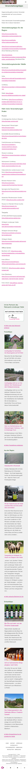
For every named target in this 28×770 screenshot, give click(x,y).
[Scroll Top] (24, 768)
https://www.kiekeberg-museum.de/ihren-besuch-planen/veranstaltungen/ (9, 147)
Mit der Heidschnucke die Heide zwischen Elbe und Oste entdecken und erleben (13, 506)
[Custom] (10, 768)
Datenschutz (14, 745)
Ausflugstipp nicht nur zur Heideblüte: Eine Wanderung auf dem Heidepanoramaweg (13, 385)
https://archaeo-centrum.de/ (10, 121)
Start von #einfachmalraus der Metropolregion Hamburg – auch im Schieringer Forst (14, 428)
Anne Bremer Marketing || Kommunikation (18, 761)
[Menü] (25, 2)
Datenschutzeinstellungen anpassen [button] (14, 763)
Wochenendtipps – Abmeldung (14, 747)
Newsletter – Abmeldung (14, 749)
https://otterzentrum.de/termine (11, 218)
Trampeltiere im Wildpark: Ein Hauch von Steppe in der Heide (13, 556)
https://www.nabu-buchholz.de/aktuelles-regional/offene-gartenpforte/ (13, 253)
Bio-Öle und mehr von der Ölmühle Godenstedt (13, 624)
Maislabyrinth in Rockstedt (12, 466)
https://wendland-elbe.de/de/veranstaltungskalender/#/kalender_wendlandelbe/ (14, 57)
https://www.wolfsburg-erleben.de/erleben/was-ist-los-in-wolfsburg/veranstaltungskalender (12, 102)
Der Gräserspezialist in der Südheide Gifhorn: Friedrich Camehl (13, 712)
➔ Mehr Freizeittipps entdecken (13, 445)
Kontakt (12, 743)
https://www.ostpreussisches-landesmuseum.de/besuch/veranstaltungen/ (14, 174)
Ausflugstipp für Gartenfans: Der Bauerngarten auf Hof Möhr (13, 352)
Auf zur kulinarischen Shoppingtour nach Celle (13, 664)
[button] (2, 767)
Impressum (19, 743)
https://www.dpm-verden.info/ (15, 200)
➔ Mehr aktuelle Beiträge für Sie (13, 596)
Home (7, 743)
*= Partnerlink (22, 755)
